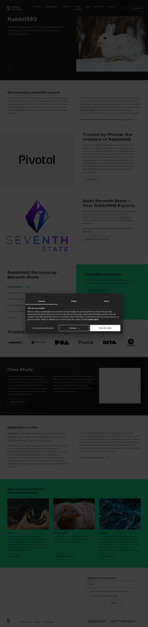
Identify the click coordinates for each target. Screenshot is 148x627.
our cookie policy (92, 319)
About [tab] (106, 301)
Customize (73, 328)
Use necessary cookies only (42, 328)
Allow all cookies (105, 328)
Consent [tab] (41, 301)
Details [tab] (74, 301)
